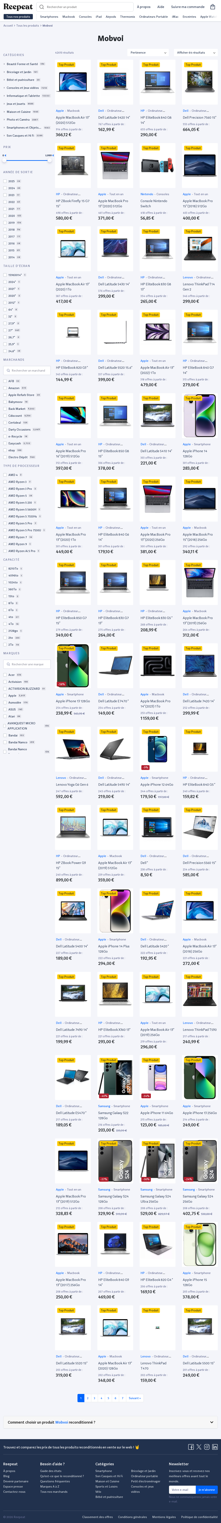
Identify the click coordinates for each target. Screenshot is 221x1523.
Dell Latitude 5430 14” (114, 284)
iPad (99, 16)
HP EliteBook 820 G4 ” (156, 1280)
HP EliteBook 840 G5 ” (199, 784)
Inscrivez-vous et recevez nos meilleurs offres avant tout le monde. (189, 1476)
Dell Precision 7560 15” (199, 117)
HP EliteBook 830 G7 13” (113, 620)
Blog (6, 1476)
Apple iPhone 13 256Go (200, 1113)
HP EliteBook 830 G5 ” (156, 618)
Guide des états (51, 1471)
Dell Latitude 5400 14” (72, 946)
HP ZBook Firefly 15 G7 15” (73, 203)
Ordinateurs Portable (153, 16)
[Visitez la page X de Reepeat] (200, 1448)
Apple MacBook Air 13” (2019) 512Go (115, 865)
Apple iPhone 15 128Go (195, 1282)
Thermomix (127, 16)
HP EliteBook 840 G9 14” (113, 1282)
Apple (60, 110)
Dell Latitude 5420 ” (154, 946)
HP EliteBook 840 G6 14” (113, 537)
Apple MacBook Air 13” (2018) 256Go (199, 948)
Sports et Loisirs (106, 1486)
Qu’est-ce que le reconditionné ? (62, 1476)
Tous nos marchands (54, 1491)
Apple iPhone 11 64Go (156, 1113)
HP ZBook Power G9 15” (71, 865)
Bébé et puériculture (109, 1497)
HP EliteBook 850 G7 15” (71, 620)
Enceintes (189, 16)
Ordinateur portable (144, 1476)
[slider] (4, 160)
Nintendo (147, 194)
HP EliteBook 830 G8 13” (155, 286)
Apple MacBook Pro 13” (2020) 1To (71, 537)
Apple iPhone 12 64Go (156, 784)
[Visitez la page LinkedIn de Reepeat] (215, 1448)
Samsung (104, 1106)
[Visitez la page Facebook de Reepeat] (192, 1448)
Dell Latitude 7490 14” (72, 1030)
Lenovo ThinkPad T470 (153, 1365)
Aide (160, 7)
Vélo (98, 1491)
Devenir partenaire (15, 1481)
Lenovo (188, 277)
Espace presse (13, 1486)
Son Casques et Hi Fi (109, 1476)
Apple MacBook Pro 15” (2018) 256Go (198, 537)
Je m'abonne (207, 1489)
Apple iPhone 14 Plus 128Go (113, 948)
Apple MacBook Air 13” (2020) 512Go (72, 120)
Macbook (68, 16)
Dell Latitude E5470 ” (71, 1113)
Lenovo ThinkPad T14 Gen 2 (199, 286)
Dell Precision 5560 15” (199, 863)
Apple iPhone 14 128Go (195, 453)
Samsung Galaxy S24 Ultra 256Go (155, 1199)
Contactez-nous (14, 1491)
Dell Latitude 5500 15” (199, 1363)
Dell (101, 110)
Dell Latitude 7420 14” (199, 701)
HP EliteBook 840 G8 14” (156, 120)
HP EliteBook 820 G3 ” (72, 368)
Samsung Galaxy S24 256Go (198, 1199)
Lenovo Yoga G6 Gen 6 (72, 784)
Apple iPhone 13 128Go (73, 701)
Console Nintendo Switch (153, 203)
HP (142, 110)
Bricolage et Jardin (143, 1471)
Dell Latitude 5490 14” (114, 784)
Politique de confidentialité (199, 1517)
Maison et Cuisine (107, 1481)
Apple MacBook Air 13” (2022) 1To (157, 370)
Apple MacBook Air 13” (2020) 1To (72, 286)
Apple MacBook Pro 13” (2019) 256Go (198, 620)
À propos (143, 7)
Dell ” (144, 863)
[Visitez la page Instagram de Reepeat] (208, 1448)
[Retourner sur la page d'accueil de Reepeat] (18, 7)
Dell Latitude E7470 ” (113, 701)
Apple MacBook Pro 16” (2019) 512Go (71, 453)
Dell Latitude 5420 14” (114, 117)
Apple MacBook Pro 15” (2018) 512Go (198, 203)
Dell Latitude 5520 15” (71, 1363)
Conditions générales (132, 1517)
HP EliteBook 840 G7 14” (198, 370)
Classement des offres (97, 1517)
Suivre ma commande (188, 7)
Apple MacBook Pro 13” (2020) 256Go (155, 537)
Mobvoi (61, 1422)
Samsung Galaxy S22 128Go (113, 1115)
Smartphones (49, 16)
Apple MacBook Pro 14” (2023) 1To (155, 703)
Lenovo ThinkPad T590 (200, 1030)
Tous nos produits (18, 16)
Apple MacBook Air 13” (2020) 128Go (115, 1365)
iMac (175, 16)
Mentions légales (164, 1517)
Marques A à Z (49, 1486)
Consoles (85, 16)
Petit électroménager (145, 1481)
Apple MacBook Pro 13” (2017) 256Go (71, 1282)
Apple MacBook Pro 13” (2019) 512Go (71, 1199)
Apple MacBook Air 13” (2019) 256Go (157, 1032)
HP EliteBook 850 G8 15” (113, 453)
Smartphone (202, 444)
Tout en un (116, 194)
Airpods (111, 16)
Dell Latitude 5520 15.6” (115, 368)
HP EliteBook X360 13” (114, 1030)
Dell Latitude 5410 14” (156, 451)
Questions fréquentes (55, 1481)
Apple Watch (209, 16)
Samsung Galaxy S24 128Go (113, 1199)
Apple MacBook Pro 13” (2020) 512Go (113, 203)
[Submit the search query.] (8, 370)
